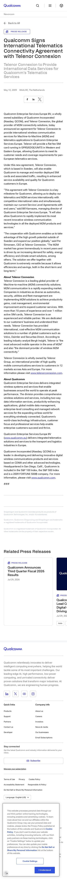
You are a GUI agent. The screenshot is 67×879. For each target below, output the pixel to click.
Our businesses (42, 732)
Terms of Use (9, 779)
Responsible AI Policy (37, 785)
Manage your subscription (15, 769)
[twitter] (40, 99)
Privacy (22, 779)
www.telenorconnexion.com (46, 373)
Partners (7, 722)
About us (39, 711)
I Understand (44, 870)
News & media (41, 727)
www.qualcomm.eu (15, 437)
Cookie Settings (30, 861)
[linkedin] (33, 99)
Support (7, 716)
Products (7, 711)
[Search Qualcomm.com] (38, 5)
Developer (8, 732)
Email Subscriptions (43, 738)
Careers (38, 716)
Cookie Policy (34, 779)
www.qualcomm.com (43, 477)
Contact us (8, 727)
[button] (23, 789)
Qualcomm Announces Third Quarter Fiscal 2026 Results (26, 571)
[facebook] (27, 99)
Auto (60, 623)
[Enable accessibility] (6, 873)
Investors (39, 722)
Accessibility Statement (14, 785)
